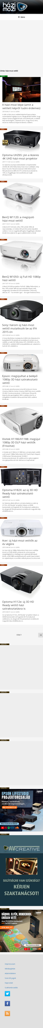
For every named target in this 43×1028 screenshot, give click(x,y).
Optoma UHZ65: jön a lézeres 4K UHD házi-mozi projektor (20, 156)
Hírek (2, 129)
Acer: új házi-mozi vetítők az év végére (19, 542)
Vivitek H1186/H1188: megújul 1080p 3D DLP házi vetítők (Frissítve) (21, 442)
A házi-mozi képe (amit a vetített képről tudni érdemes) (21, 106)
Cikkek (3, 76)
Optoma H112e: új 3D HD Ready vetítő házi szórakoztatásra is (18, 605)
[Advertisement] (21, 42)
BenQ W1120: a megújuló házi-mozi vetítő (18, 218)
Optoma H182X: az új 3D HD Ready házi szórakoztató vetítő (20, 493)
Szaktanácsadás (11, 987)
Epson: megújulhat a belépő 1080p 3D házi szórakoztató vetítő (20, 379)
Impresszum (10, 964)
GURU (18, 112)
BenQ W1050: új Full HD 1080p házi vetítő (21, 278)
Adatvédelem (10, 973)
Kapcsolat (9, 983)
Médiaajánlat (10, 968)
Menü (23, 17)
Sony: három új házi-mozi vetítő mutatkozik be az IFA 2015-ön (19, 328)
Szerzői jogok (10, 978)
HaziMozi (7, 2)
